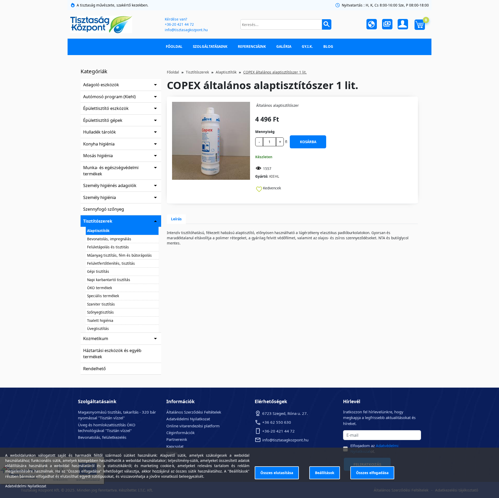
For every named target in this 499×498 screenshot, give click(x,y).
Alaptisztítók (98, 230)
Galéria (283, 46)
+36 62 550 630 (276, 422)
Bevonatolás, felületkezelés (102, 437)
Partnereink (176, 439)
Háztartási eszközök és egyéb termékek (112, 354)
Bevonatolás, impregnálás (109, 238)
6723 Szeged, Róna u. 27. (285, 413)
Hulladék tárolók (99, 132)
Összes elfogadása (372, 472)
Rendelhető (94, 368)
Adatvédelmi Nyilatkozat (188, 418)
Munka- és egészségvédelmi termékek (111, 171)
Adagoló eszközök (101, 85)
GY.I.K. (307, 46)
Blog (328, 46)
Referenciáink (252, 46)
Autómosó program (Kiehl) (109, 96)
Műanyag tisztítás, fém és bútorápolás (119, 255)
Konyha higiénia (99, 144)
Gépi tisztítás (98, 271)
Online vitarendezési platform (193, 425)
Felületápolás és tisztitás (108, 246)
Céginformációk (180, 432)
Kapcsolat (174, 446)
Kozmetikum (95, 338)
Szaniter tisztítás (101, 304)
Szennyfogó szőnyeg (103, 209)
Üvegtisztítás (98, 328)
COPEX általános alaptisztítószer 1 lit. (275, 72)
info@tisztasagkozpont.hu (186, 29)
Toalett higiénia (100, 320)
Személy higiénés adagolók (109, 185)
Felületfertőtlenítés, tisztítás (111, 263)
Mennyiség (265, 131)
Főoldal (174, 46)
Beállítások (324, 472)
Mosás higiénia (98, 155)
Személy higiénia (99, 197)
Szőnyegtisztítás (100, 312)
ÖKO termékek (99, 287)
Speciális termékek (103, 295)
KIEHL (274, 176)
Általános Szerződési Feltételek (193, 412)
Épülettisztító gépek (102, 120)
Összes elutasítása (276, 472)
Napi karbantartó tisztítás (108, 279)
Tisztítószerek (97, 221)
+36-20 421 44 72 (179, 24)
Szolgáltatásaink (210, 46)
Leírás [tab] (176, 218)
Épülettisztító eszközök (106, 108)
